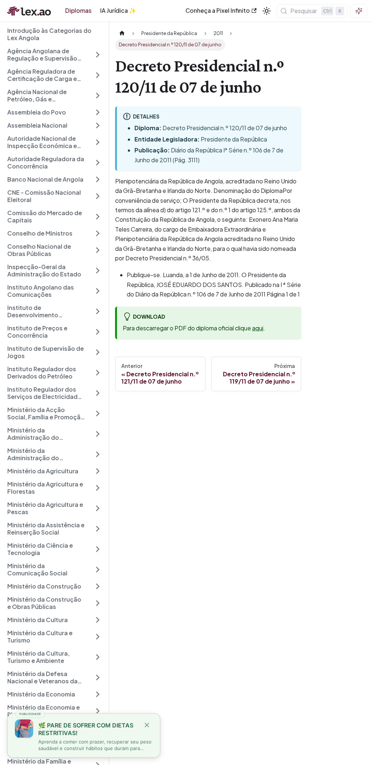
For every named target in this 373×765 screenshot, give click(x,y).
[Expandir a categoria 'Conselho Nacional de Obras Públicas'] (98, 250)
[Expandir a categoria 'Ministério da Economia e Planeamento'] (98, 711)
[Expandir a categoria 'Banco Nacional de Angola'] (98, 179)
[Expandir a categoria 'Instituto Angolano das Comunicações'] (98, 290)
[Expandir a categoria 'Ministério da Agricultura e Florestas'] (98, 487)
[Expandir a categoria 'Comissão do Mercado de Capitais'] (98, 216)
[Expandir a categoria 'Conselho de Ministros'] (98, 233)
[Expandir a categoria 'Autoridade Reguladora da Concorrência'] (98, 162)
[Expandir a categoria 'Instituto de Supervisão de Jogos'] (98, 352)
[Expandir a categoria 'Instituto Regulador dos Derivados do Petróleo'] (98, 372)
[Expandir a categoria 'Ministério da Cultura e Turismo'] (98, 636)
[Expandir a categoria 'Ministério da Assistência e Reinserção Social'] (98, 528)
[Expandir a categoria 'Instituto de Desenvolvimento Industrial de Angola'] (98, 311)
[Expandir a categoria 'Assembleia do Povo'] (98, 112)
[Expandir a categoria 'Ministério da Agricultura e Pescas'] (98, 508)
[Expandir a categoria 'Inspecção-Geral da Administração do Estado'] (98, 270)
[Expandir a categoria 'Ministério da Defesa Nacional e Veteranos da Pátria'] (98, 677)
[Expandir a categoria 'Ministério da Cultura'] (98, 620)
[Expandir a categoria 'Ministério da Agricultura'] (98, 471)
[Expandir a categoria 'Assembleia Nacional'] (98, 125)
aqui (257, 328)
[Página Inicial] (122, 33)
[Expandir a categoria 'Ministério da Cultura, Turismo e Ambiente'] (98, 657)
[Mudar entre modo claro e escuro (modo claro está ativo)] (266, 11)
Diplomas (78, 10)
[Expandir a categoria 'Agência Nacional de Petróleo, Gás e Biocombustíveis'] (98, 95)
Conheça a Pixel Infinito (217, 10)
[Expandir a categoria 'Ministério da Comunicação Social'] (98, 569)
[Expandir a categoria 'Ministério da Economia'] (98, 694)
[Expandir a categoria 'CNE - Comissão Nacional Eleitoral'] (98, 196)
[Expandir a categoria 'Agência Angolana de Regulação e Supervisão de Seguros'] (98, 54)
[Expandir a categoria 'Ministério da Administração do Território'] (98, 433)
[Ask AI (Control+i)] (358, 11)
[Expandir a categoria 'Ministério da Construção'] (98, 586)
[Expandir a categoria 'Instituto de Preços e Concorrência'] (98, 331)
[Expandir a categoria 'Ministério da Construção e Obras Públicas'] (98, 603)
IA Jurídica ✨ (118, 10)
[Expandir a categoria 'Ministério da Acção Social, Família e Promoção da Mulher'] (98, 413)
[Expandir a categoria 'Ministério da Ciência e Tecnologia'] (98, 549)
